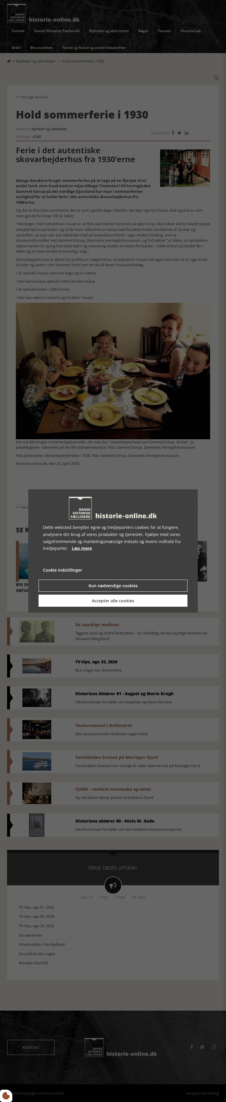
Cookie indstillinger (62, 570)
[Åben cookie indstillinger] (6, 1096)
